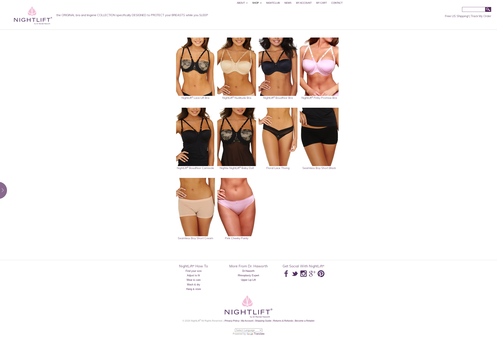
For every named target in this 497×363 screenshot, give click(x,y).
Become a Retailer (305, 320)
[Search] (488, 9)
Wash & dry (193, 284)
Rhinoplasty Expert (248, 275)
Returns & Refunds (283, 320)
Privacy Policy (232, 320)
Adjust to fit (193, 275)
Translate (259, 333)
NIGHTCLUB (273, 3)
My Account (247, 320)
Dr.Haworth (248, 270)
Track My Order (481, 16)
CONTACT (336, 3)
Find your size (194, 270)
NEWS (287, 3)
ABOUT (241, 3)
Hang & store (193, 289)
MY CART (321, 3)
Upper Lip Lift (248, 279)
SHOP (255, 3)
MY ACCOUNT (304, 3)
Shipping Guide (263, 320)
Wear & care (194, 279)
